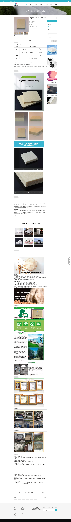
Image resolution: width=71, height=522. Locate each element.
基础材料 (22, 507)
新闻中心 (15, 514)
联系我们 (15, 515)
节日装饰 (22, 513)
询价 (34, 32)
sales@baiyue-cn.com (16, 1)
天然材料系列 (22, 509)
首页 (14, 507)
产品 (14, 508)
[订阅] (56, 510)
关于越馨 (15, 509)
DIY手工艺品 (22, 514)
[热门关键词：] (68, 1)
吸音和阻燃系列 (23, 508)
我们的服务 (15, 513)
